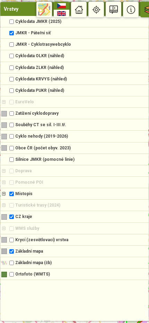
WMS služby (27, 228)
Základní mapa (29, 251)
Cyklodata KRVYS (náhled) (41, 79)
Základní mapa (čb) (33, 262)
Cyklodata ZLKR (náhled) (39, 67)
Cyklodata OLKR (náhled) (39, 55)
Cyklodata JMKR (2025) (38, 21)
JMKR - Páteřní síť (33, 32)
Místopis (24, 193)
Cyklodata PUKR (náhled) (39, 90)
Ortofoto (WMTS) (32, 274)
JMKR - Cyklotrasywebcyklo (43, 44)
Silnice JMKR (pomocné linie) (44, 159)
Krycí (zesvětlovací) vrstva (41, 239)
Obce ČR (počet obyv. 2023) (43, 148)
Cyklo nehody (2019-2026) (41, 136)
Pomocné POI (29, 182)
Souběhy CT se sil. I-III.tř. (40, 124)
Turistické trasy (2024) (37, 205)
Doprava (23, 170)
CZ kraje (23, 216)
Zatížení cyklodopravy (37, 113)
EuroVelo (24, 101)
